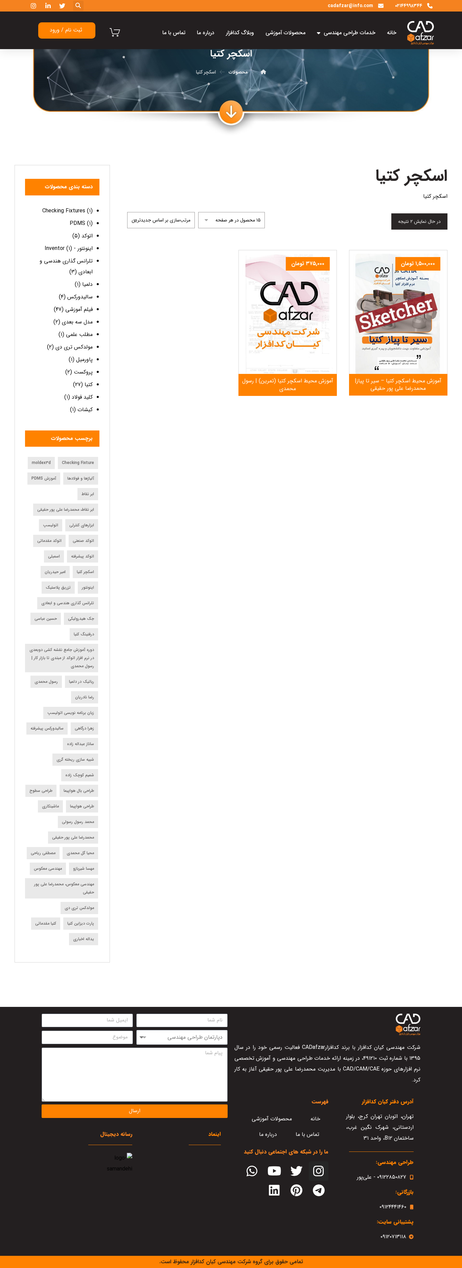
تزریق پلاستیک (58, 587)
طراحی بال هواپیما (79, 790)
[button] (78, 6)
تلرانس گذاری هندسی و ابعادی (67, 603)
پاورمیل (84, 359)
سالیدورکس (80, 297)
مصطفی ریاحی (43, 853)
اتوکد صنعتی (83, 540)
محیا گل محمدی (80, 853)
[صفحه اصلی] (263, 72)
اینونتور (88, 587)
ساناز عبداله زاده (80, 744)
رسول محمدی (46, 681)
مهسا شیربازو (83, 868)
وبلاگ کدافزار (240, 32)
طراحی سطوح (40, 790)
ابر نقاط (88, 494)
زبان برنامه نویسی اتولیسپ (70, 713)
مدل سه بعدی (77, 322)
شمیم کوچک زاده (79, 775)
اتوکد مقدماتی (49, 540)
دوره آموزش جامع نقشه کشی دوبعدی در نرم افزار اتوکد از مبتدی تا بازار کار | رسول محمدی (61, 658)
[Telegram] (318, 1191)
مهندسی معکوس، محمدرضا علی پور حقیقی (64, 888)
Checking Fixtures (63, 211)
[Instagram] (318, 1171)
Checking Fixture (78, 463)
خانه (391, 32)
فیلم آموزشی (79, 309)
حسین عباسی (45, 618)
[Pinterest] (296, 1191)
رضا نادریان (84, 697)
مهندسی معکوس (48, 868)
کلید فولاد (82, 397)
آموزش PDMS (43, 478)
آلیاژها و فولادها (80, 478)
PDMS (77, 223)
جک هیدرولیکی (81, 618)
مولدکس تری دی (74, 347)
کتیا (89, 384)
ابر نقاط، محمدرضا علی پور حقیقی (65, 509)
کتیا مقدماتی (45, 923)
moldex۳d (41, 463)
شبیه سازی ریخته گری (75, 759)
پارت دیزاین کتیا (80, 923)
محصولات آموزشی (285, 32)
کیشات (85, 409)
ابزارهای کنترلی (81, 525)
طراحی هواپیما (82, 806)
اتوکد (87, 236)
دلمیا (87, 284)
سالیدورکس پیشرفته (47, 728)
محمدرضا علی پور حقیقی (73, 837)
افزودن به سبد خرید (394, 354)
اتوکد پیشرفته (82, 556)
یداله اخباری (83, 939)
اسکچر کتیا (85, 572)
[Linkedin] (274, 1191)
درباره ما (205, 32)
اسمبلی (54, 556)
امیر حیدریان (55, 572)
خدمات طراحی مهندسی (349, 32)
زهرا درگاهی (84, 728)
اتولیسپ (50, 525)
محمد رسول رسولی (78, 822)
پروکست (83, 372)
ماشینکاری (50, 806)
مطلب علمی (79, 334)
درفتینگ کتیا (84, 634)
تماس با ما (173, 32)
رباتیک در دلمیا (81, 681)
